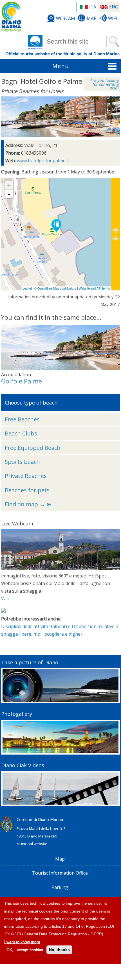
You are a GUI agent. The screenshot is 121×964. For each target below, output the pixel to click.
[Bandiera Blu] (35, 42)
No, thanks (59, 949)
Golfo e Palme (21, 381)
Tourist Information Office (60, 873)
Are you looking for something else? (104, 84)
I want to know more (22, 942)
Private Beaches (26, 476)
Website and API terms (94, 288)
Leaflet (27, 288)
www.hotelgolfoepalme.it (43, 160)
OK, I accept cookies (24, 949)
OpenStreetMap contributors (56, 288)
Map (92, 18)
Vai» (5, 598)
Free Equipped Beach (32, 447)
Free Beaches (22, 419)
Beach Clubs (21, 433)
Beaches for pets (27, 490)
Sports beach (22, 462)
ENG (113, 7)
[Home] (11, 16)
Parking (59, 887)
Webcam (65, 18)
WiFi (112, 18)
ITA (92, 7)
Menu (60, 66)
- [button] (9, 194)
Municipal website (32, 843)
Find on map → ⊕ (28, 504)
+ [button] (9, 185)
